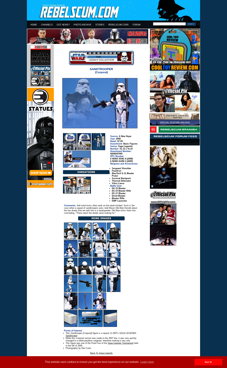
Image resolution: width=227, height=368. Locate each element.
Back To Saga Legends (101, 353)
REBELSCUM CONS (118, 24)
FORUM (136, 24)
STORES (99, 24)
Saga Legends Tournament (120, 343)
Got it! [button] (208, 362)
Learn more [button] (147, 362)
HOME (34, 24)
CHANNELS (47, 24)
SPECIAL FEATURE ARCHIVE (175, 122)
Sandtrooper (71, 335)
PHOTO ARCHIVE (82, 24)
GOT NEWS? (63, 24)
